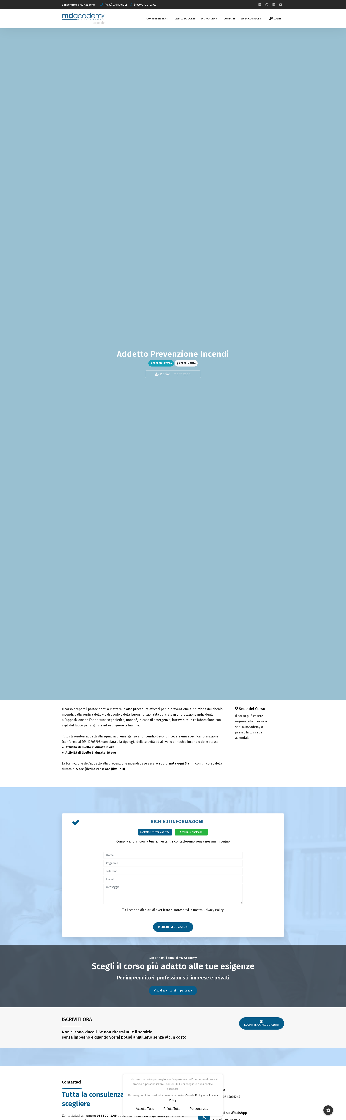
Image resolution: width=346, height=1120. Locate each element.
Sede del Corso (252, 708)
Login (277, 18)
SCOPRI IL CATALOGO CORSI (261, 1025)
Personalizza (199, 1108)
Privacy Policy (213, 910)
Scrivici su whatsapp (191, 832)
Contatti (229, 18)
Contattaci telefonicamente (155, 832)
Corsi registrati (157, 18)
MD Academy (209, 18)
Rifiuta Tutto (171, 1108)
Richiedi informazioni (175, 374)
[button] (328, 1110)
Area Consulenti (252, 18)
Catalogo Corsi (185, 18)
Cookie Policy (193, 1095)
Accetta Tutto (145, 1108)
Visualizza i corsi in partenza (173, 990)
